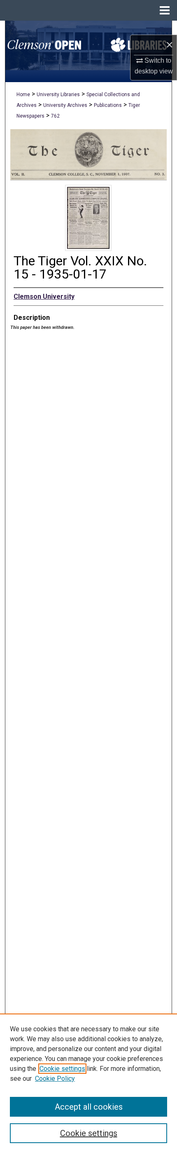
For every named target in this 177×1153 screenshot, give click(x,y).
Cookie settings (62, 1069)
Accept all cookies (89, 1107)
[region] (88, 1083)
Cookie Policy (55, 1078)
